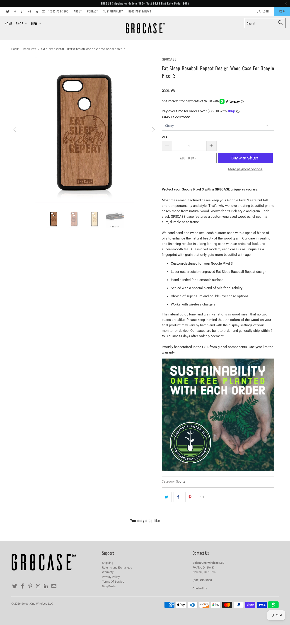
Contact (92, 11)
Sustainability (113, 11)
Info (34, 23)
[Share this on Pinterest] (190, 497)
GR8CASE (169, 59)
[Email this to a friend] (202, 497)
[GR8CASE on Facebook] (15, 11)
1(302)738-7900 (58, 11)
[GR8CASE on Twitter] (8, 11)
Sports (180, 481)
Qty (164, 136)
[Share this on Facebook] (178, 497)
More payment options (245, 169)
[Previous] (15, 130)
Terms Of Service (113, 581)
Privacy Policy (111, 577)
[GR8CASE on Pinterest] (22, 11)
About (78, 11)
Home (8, 23)
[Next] (152, 130)
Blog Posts (109, 586)
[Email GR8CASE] (43, 11)
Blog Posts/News (139, 11)
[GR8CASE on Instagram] (29, 11)
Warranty (108, 572)
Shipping (107, 562)
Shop (20, 23)
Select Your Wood (176, 116)
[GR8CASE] (145, 28)
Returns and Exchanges (117, 567)
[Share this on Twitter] (167, 497)
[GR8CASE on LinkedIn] (36, 11)
